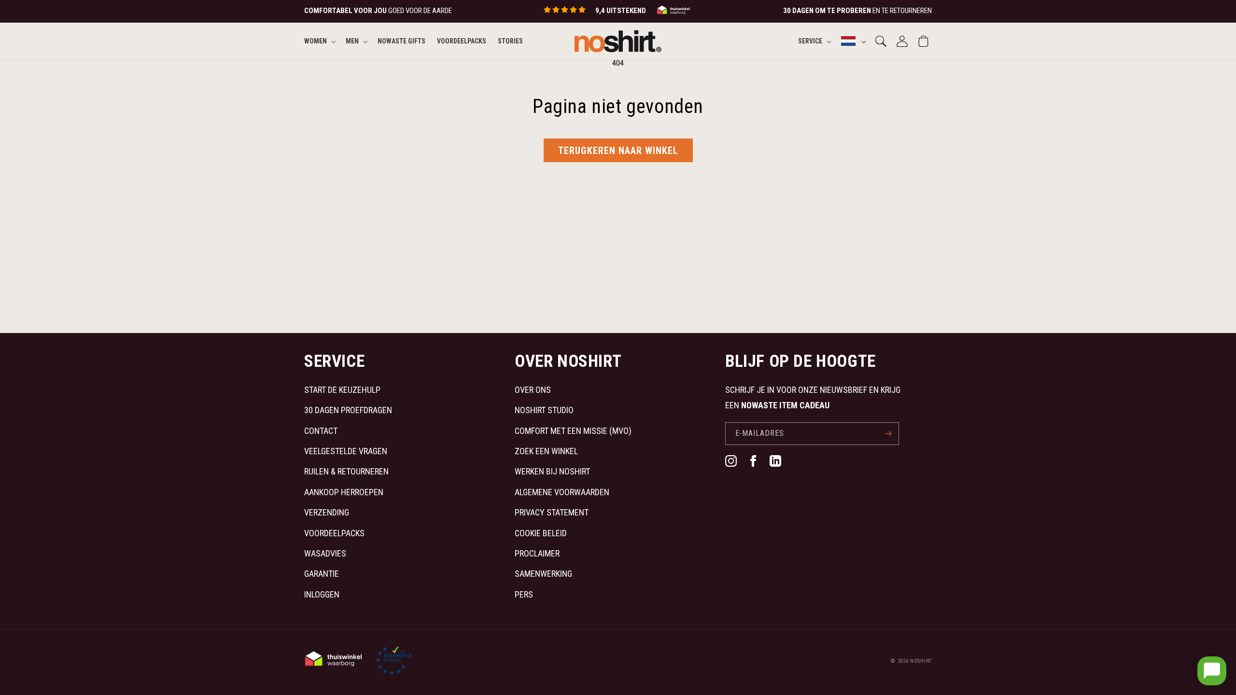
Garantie (321, 574)
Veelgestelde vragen (345, 451)
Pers (524, 594)
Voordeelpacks (334, 533)
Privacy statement (552, 512)
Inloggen (321, 594)
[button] (319, 41)
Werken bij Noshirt (552, 471)
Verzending (326, 512)
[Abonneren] (888, 433)
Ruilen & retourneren (346, 471)
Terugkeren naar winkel (618, 150)
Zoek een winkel (546, 451)
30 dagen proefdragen (348, 410)
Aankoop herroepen (343, 492)
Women (315, 41)
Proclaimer (537, 553)
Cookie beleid (541, 533)
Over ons (533, 390)
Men (352, 41)
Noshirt (921, 661)
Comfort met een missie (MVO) (573, 431)
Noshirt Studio (544, 410)
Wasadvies (325, 553)
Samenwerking (543, 574)
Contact (320, 431)
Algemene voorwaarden (562, 492)
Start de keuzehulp (342, 390)
